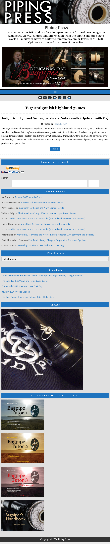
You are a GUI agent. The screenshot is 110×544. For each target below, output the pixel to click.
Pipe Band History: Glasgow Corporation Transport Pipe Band (58, 240)
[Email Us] (69, 97)
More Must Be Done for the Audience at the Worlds (45, 224)
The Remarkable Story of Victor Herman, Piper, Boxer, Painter (47, 213)
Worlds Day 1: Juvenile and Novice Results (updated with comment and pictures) (46, 218)
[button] (55, 67)
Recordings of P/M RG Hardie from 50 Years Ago (41, 245)
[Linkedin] (55, 97)
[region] (55, 67)
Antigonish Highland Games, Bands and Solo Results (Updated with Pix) (55, 118)
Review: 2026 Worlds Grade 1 (29, 197)
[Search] (94, 183)
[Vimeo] (64, 97)
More (56, 149)
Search (4, 178)
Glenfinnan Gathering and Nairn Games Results (41, 208)
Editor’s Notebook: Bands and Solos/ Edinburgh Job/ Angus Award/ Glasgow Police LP (43, 275)
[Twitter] (40, 97)
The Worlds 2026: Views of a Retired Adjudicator (24, 281)
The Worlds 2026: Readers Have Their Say (22, 286)
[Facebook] (45, 97)
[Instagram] (59, 97)
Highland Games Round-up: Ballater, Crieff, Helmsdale (27, 297)
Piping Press (56, 27)
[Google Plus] (50, 97)
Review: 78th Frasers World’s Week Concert (42, 202)
